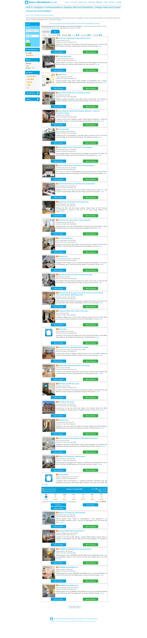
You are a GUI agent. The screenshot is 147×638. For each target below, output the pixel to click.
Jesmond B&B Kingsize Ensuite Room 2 (72, 531)
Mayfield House (64, 420)
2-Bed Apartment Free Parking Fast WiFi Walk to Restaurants (78, 438)
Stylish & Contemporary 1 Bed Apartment (72, 456)
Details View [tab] (46, 31)
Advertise (112, 2)
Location (28, 28)
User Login (73, 2)
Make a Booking (90, 52)
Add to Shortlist (58, 52)
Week (54, 491)
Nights (27, 38)
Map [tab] (55, 31)
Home (67, 2)
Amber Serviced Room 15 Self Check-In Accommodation (76, 165)
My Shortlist (91, 2)
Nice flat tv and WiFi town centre (69, 383)
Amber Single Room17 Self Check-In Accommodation (75, 147)
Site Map (118, 2)
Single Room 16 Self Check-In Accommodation (74, 202)
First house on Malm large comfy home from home (74, 38)
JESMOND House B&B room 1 (68, 567)
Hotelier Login (82, 2)
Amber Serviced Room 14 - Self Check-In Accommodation (76, 183)
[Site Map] (94, 618)
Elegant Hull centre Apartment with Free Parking (74, 365)
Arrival (27, 33)
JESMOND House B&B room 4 (68, 585)
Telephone (58, 505)
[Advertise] (68, 618)
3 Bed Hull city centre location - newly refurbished (74, 220)
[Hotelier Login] (76, 618)
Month (54, 489)
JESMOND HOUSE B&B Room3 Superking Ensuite (75, 549)
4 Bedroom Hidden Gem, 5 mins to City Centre (73, 311)
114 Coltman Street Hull (66, 402)
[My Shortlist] (61, 618)
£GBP (106, 2)
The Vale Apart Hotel (64, 56)
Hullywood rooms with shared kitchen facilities (74, 347)
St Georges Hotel (63, 129)
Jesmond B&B (63, 474)
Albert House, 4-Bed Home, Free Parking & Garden (74, 93)
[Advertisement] (114, 47)
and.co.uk (43, 2)
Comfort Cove (63, 256)
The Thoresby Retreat (66, 238)
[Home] (56, 618)
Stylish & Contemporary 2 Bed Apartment (72, 512)
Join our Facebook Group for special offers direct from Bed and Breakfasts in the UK (74, 23)
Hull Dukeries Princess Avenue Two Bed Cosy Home (75, 274)
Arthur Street (62, 74)
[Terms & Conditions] (85, 618)
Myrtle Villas (62, 329)
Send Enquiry (90, 505)
